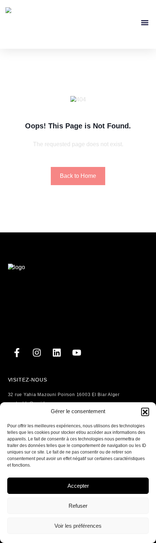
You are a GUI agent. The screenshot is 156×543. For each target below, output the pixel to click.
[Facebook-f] (17, 353)
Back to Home (78, 176)
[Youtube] (77, 353)
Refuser (78, 506)
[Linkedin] (57, 353)
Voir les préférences (78, 526)
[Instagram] (37, 353)
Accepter (78, 486)
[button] (145, 411)
